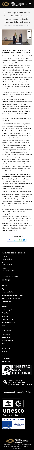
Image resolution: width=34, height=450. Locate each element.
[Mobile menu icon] (30, 4)
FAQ (3, 355)
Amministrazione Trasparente (11, 298)
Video (3, 325)
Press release (6, 334)
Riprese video (6, 337)
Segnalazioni (6, 361)
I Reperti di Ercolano (8, 319)
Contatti (4, 352)
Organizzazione (7, 289)
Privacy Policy (6, 358)
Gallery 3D (5, 316)
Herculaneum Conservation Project (12, 295)
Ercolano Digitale (7, 310)
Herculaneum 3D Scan (8, 322)
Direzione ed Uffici (7, 292)
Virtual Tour (5, 313)
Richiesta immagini (8, 340)
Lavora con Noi (6, 301)
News (3, 343)
